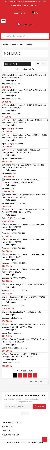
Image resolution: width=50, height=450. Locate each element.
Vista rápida (9, 80)
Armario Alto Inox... (9, 173)
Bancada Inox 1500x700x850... (14, 263)
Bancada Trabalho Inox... (12, 318)
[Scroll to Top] (44, 439)
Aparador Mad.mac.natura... (13, 158)
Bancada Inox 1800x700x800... (14, 278)
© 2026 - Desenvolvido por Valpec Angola (25, 442)
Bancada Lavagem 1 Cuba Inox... (15, 290)
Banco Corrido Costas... (11, 333)
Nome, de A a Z (17, 64)
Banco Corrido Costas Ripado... (14, 348)
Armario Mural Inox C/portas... (14, 203)
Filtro (40, 64)
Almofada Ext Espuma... (11, 84)
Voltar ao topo (37, 382)
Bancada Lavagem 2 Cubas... (13, 305)
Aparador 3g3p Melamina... (13, 129)
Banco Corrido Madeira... (12, 363)
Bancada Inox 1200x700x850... (14, 233)
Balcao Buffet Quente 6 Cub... (14, 218)
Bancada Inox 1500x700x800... (14, 248)
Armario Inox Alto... (9, 188)
